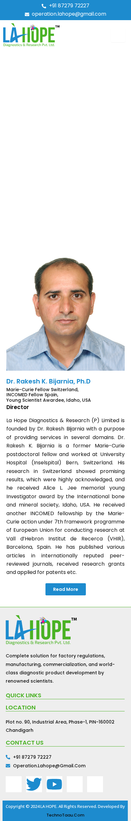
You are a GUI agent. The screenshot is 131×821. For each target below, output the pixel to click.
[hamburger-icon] (118, 35)
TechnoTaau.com (65, 815)
